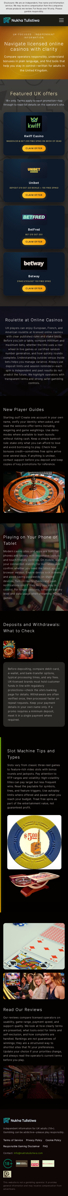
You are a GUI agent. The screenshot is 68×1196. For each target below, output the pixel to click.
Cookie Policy (53, 1140)
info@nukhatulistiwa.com (28, 1153)
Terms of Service (13, 1140)
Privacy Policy (34, 1140)
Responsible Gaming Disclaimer (21, 1146)
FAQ (45, 1146)
